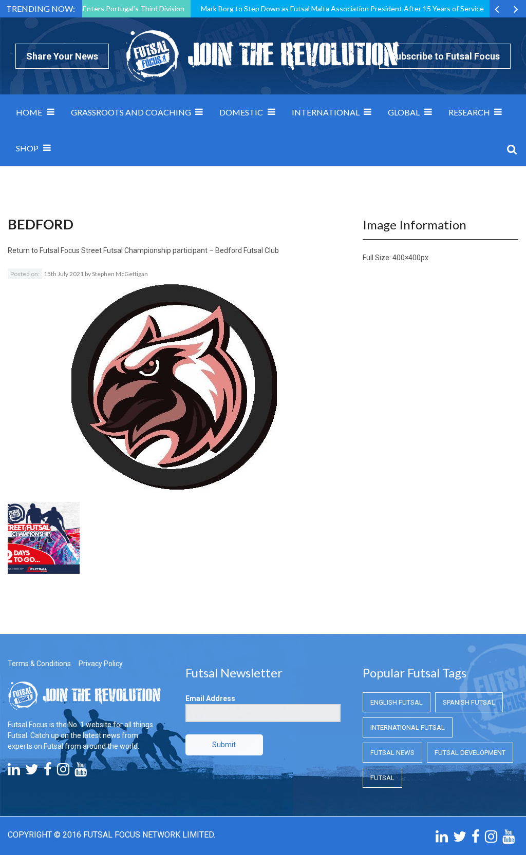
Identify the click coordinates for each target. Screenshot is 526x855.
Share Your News (62, 56)
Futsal (382, 778)
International (326, 112)
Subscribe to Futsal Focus (445, 56)
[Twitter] (32, 772)
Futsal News (392, 752)
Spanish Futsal (469, 702)
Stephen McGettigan (120, 274)
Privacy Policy (101, 663)
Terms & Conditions (39, 663)
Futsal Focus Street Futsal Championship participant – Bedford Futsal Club (159, 250)
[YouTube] (80, 772)
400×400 (406, 258)
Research (469, 112)
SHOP (27, 148)
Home (29, 112)
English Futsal (396, 702)
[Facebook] (48, 772)
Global (404, 112)
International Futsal (407, 727)
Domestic (241, 112)
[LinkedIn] (14, 772)
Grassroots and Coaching (131, 112)
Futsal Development (470, 752)
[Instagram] (63, 772)
